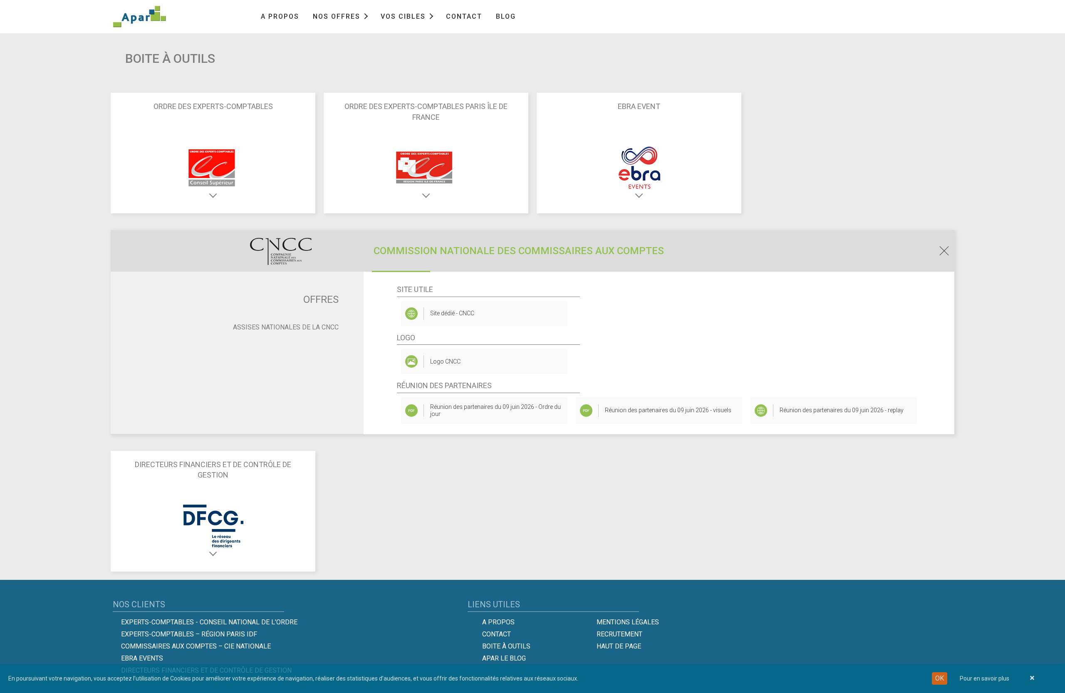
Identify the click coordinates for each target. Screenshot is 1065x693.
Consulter (484, 313)
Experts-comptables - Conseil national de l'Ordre (209, 622)
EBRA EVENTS (142, 658)
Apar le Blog (504, 658)
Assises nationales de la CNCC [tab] (286, 327)
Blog (506, 16)
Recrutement (619, 634)
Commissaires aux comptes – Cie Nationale (196, 646)
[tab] (532, 251)
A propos (280, 16)
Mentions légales (628, 622)
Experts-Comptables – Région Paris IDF (189, 634)
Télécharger (503, 410)
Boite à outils (506, 646)
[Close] (1032, 678)
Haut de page (619, 646)
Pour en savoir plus (984, 678)
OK (939, 678)
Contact (464, 16)
